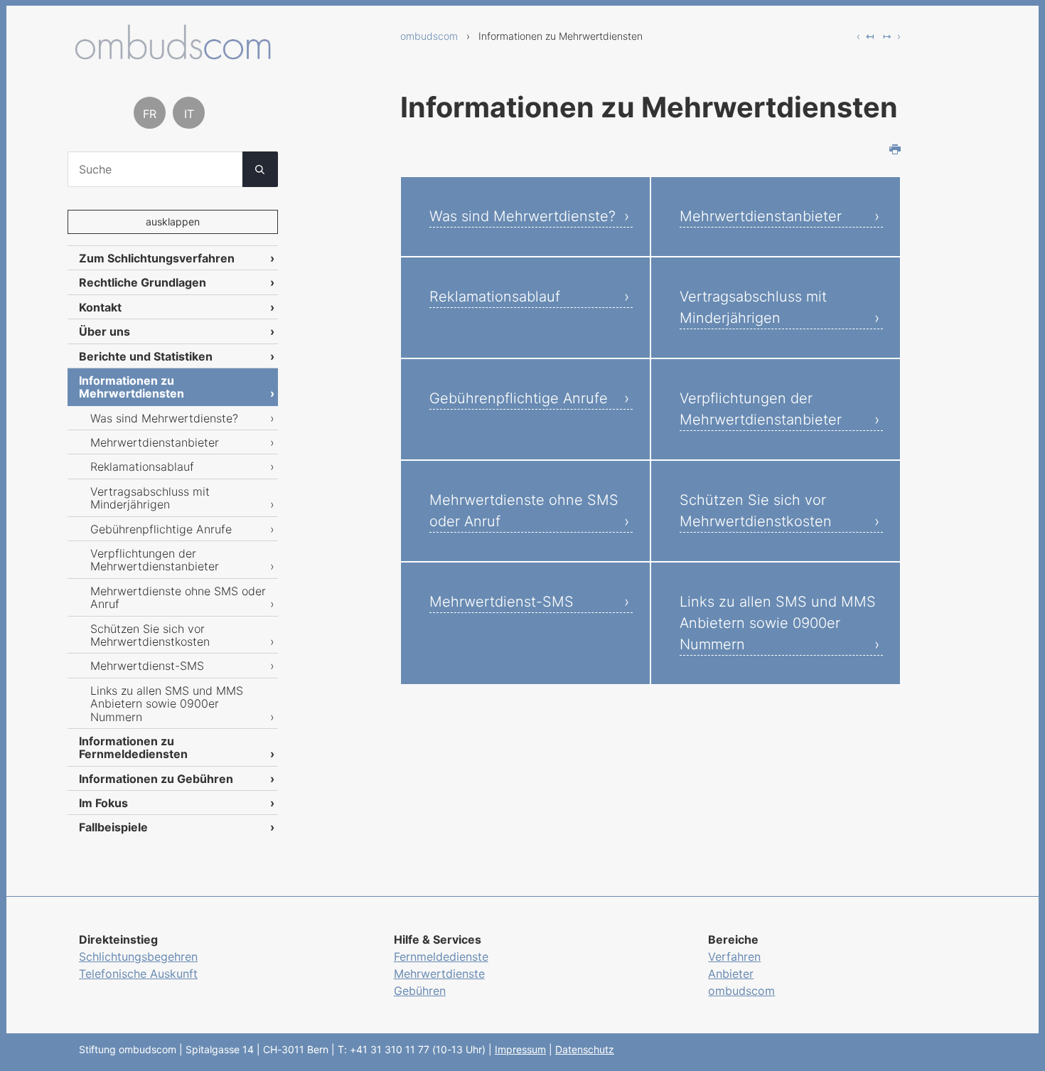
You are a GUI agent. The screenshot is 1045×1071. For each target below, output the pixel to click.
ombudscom (429, 36)
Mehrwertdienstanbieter (761, 216)
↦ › (892, 36)
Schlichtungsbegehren (138, 956)
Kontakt (100, 307)
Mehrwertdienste (439, 973)
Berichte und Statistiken (146, 356)
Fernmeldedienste (441, 956)
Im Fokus (103, 803)
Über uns (104, 331)
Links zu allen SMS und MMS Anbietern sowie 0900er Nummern (778, 623)
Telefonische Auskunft (138, 973)
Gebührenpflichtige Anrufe (518, 398)
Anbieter (731, 973)
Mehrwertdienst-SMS (501, 601)
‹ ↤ (865, 36)
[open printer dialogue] (895, 151)
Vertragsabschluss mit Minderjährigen (753, 307)
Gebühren (420, 991)
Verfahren (734, 956)
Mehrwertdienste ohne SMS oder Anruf (523, 510)
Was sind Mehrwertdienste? (522, 216)
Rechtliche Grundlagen (142, 282)
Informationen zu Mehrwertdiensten (131, 386)
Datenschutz (584, 1049)
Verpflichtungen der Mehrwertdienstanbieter (761, 409)
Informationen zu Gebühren (156, 779)
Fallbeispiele (113, 827)
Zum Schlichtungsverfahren (157, 258)
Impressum (520, 1049)
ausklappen (173, 221)
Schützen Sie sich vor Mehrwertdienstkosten (756, 510)
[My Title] (173, 54)
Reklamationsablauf (494, 296)
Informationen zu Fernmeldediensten (133, 747)
